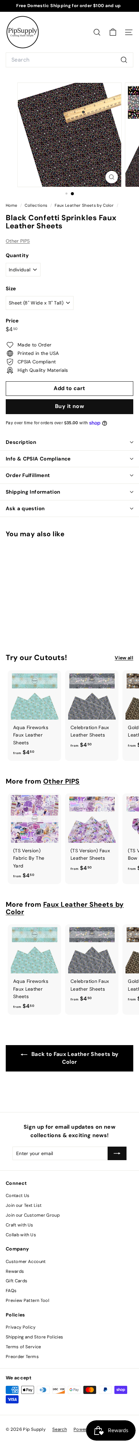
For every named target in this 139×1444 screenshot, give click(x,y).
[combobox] (69, 59)
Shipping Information (33, 492)
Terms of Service (23, 1347)
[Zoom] (112, 177)
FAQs (11, 1290)
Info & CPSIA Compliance (38, 458)
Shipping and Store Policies (34, 1337)
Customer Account (26, 1261)
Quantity (17, 255)
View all (124, 658)
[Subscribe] (117, 1153)
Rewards (15, 1271)
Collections (36, 205)
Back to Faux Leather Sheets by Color (74, 1058)
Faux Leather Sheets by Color (84, 205)
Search (59, 1429)
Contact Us (18, 1195)
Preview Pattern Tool (27, 1300)
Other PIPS (18, 241)
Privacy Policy (20, 1327)
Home (12, 205)
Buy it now (69, 406)
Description (21, 442)
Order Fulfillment (28, 475)
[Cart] (113, 32)
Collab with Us (21, 1235)
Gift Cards (17, 1281)
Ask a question (25, 508)
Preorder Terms (22, 1356)
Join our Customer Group (33, 1215)
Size (11, 288)
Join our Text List (23, 1205)
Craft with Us (19, 1225)
